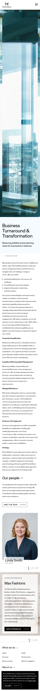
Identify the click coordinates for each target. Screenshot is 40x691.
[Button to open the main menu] (36, 4)
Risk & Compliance (28, 661)
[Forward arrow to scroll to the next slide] (36, 568)
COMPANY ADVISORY (11, 256)
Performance (26, 657)
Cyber (4, 653)
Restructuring (7, 661)
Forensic (5, 657)
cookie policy (32, 681)
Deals (23, 653)
